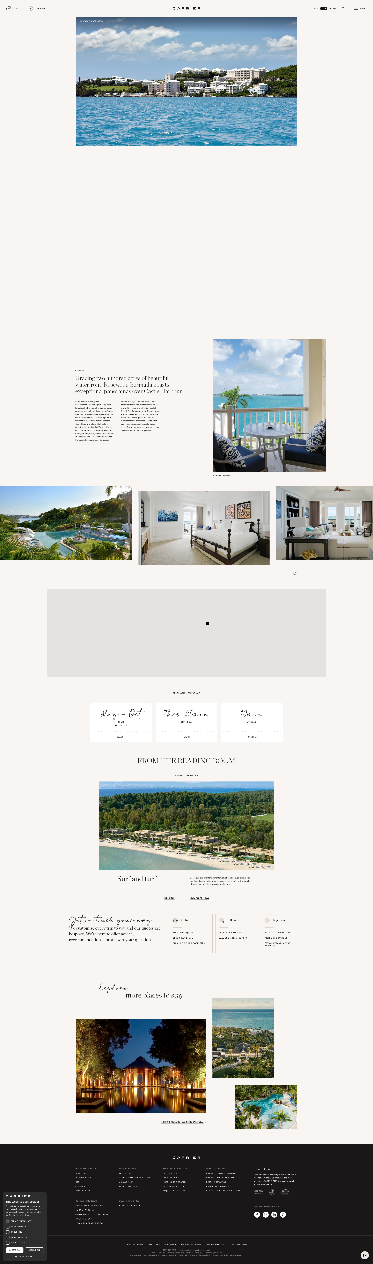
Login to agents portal (89, 1223)
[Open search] (343, 8)
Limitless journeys (217, 1186)
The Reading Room (173, 1186)
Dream (315, 8)
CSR (77, 1182)
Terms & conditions (134, 1245)
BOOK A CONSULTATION (277, 933)
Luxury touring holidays (221, 1173)
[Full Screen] (295, 573)
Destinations (170, 1173)
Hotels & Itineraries (175, 1182)
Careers (80, 1186)
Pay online (125, 1173)
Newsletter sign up (130, 1206)
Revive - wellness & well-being (224, 1191)
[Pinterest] (283, 1216)
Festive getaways (216, 1182)
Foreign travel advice (215, 1245)
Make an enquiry (183, 933)
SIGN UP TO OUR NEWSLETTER (189, 943)
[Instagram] (266, 1216)
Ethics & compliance (239, 1245)
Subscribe (169, 898)
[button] (25, 1256)
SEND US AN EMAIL (183, 938)
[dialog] (25, 1226)
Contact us (19, 8)
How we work (83, 1178)
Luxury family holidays (220, 1178)
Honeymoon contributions (135, 1178)
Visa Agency (126, 1182)
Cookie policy (153, 1245)
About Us (80, 1173)
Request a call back (231, 933)
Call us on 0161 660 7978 (233, 938)
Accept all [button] (14, 1250)
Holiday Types (171, 1178)
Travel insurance (129, 1186)
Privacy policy (171, 1245)
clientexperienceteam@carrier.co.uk (194, 1250)
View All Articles (199, 898)
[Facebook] (257, 1216)
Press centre (83, 1191)
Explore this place (101, 1085)
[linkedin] (274, 1216)
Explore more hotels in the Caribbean (182, 1122)
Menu (363, 8)
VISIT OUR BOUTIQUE (276, 938)
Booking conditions (191, 1245)
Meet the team (83, 1219)
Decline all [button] (34, 1250)
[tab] (116, 725)
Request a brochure (175, 1191)
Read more (26, 1215)
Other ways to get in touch (91, 1214)
